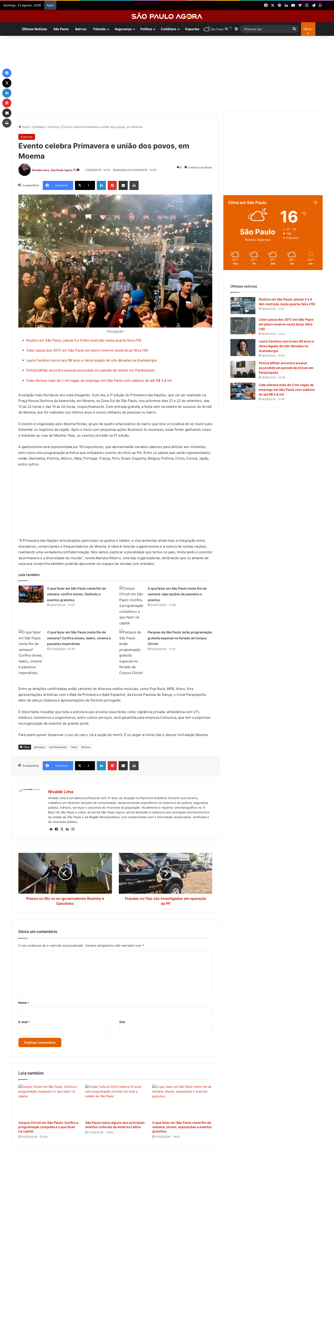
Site (122, 1022)
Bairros (81, 29)
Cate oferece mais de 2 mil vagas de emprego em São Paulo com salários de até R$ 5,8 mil (99, 380)
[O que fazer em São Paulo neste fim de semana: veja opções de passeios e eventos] (131, 606)
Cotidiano (168, 29)
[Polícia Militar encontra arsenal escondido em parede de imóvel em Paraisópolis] (242, 369)
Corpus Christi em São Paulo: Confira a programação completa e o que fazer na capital (48, 1127)
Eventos (53, 127)
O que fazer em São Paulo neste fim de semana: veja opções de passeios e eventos (177, 594)
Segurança (123, 29)
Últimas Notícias (34, 29)
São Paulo (61, 29)
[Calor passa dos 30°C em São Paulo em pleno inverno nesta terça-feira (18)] (242, 325)
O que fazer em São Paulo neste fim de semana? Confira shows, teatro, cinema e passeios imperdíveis (79, 638)
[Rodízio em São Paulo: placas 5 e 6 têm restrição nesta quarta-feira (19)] (242, 305)
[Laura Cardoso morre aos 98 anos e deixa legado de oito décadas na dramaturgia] (242, 347)
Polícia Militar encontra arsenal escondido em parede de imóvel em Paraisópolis (90, 370)
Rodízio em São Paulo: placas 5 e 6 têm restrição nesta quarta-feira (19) (83, 340)
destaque (39, 747)
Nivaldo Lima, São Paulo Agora (52, 170)
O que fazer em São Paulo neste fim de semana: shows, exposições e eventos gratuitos (182, 1127)
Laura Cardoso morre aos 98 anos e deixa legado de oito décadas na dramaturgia (91, 360)
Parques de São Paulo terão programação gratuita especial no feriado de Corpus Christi (180, 638)
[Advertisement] (167, 72)
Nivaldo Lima (60, 791)
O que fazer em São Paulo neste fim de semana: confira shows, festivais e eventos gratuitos (76, 594)
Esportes (192, 29)
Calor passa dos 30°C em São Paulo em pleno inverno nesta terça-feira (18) (87, 350)
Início (25, 127)
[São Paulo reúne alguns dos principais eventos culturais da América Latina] (115, 1101)
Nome (23, 1002)
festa (74, 747)
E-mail (24, 1022)
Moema (85, 747)
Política (146, 29)
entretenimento (58, 747)
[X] (62, 829)
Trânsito (99, 29)
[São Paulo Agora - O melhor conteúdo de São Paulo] (167, 16)
